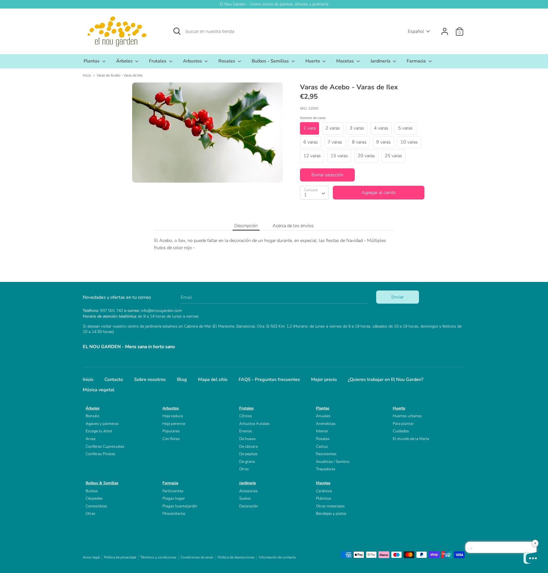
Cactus (322, 446)
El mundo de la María (411, 438)
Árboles (125, 61)
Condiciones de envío (197, 557)
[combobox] (314, 192)
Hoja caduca (172, 416)
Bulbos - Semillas (271, 61)
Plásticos (323, 498)
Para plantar (403, 423)
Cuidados (401, 431)
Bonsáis (92, 416)
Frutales (158, 61)
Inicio (88, 379)
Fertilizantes (173, 491)
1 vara (309, 128)
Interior (322, 431)
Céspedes (94, 498)
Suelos (245, 498)
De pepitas (248, 454)
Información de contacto (277, 557)
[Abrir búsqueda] (177, 31)
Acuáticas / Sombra (332, 461)
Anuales (323, 416)
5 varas (405, 128)
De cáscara (248, 446)
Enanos (245, 431)
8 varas (359, 142)
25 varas (393, 156)
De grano (247, 461)
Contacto (113, 379)
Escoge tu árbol (99, 431)
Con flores (171, 438)
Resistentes (326, 454)
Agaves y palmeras (102, 423)
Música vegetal (98, 390)
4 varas (381, 128)
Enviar (397, 297)
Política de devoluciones (236, 557)
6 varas (310, 142)
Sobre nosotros (150, 379)
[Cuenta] (444, 29)
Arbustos (193, 61)
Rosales (227, 61)
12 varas (312, 156)
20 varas (366, 156)
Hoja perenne (173, 423)
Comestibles (96, 506)
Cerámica (324, 491)
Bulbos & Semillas (102, 483)
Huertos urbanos (407, 416)
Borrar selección (327, 175)
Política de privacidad (120, 557)
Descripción (246, 226)
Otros (244, 469)
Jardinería (381, 61)
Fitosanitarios (174, 513)
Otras (90, 513)
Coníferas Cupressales (105, 446)
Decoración (248, 506)
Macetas (345, 61)
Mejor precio (324, 379)
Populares (171, 431)
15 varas (339, 156)
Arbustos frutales (254, 423)
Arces (91, 438)
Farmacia (417, 61)
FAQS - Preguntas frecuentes (269, 379)
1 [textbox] (305, 195)
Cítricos (245, 416)
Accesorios (248, 491)
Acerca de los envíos (293, 226)
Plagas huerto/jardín (179, 506)
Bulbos (92, 491)
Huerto (313, 61)
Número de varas (313, 118)
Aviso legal (91, 557)
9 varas (383, 142)
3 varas (357, 128)
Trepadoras (325, 469)
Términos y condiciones (158, 557)
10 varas (409, 142)
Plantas (92, 61)
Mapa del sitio (212, 379)
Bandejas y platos (331, 513)
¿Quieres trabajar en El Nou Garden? (385, 379)
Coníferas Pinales (100, 454)
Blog (182, 379)
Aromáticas (326, 423)
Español (416, 31)
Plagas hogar (173, 498)
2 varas (332, 128)
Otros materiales (330, 506)
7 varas (335, 142)
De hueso (247, 438)
